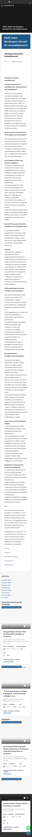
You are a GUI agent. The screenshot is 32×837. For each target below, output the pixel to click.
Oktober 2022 (6, 587)
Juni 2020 (5, 597)
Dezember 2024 (6, 580)
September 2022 (6, 590)
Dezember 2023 (6, 582)
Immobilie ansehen (16, 624)
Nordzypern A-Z (9, 560)
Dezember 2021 (6, 595)
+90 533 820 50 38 (8, 5)
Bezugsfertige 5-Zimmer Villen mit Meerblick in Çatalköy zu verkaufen (14, 634)
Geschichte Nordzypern (11, 556)
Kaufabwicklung (9, 565)
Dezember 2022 (6, 585)
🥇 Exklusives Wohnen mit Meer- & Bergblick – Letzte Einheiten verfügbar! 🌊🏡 (15, 693)
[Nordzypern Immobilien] (16, 2)
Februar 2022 (6, 592)
